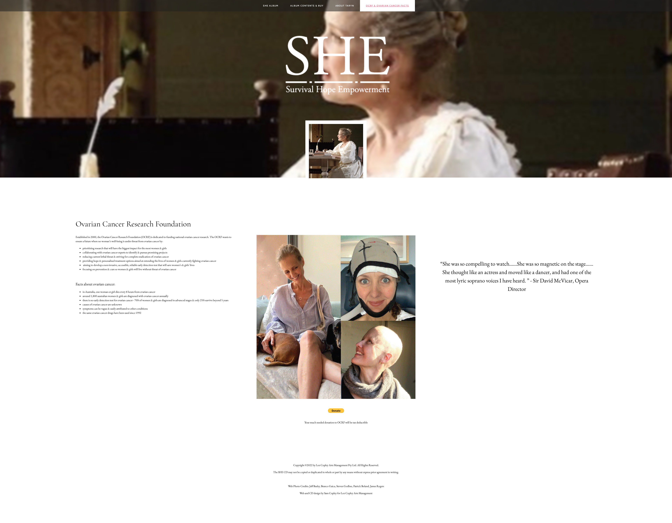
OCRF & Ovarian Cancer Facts (387, 5)
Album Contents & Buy (307, 5)
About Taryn (344, 5)
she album (270, 5)
